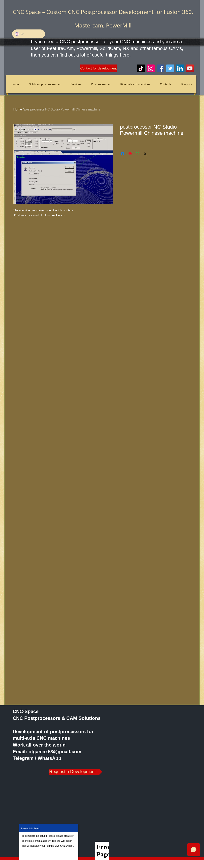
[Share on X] (145, 153)
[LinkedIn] (180, 68)
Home (17, 109)
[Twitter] (170, 68)
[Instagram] (151, 68)
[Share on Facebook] (122, 153)
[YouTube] (190, 68)
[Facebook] (160, 68)
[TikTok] (141, 68)
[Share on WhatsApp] (137, 153)
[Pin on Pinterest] (130, 153)
